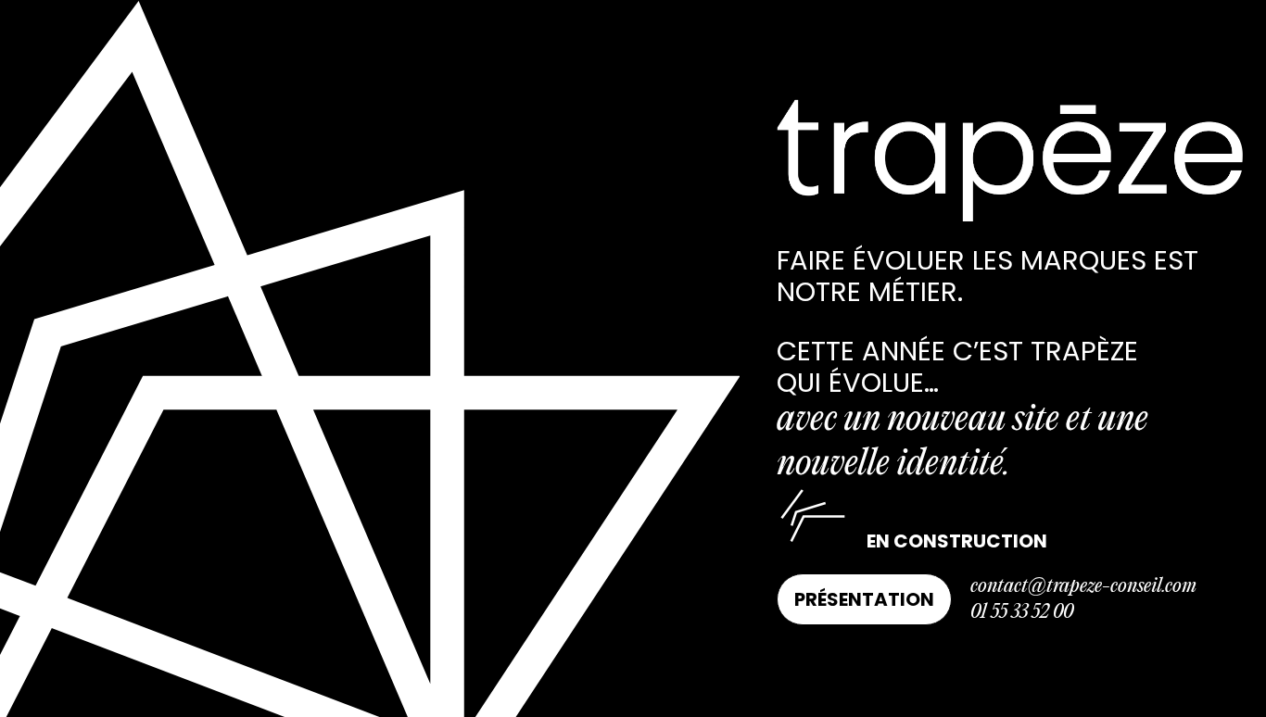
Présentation (864, 599)
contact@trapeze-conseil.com (1083, 586)
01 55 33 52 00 (1021, 612)
